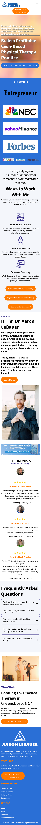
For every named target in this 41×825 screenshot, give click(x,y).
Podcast (4, 814)
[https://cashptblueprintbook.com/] (20, 449)
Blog (3, 811)
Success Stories (7, 818)
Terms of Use (6, 788)
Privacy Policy (7, 792)
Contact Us (5, 798)
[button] (37, 4)
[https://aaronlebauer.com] (20, 738)
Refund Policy (7, 795)
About (3, 808)
